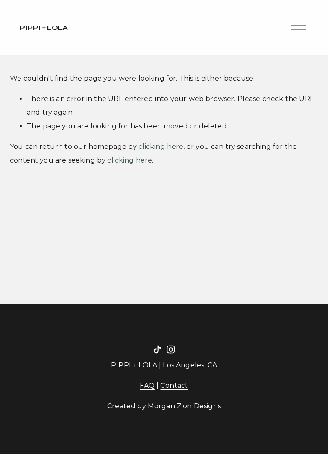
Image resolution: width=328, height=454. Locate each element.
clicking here (160, 147)
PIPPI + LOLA (43, 27)
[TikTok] (157, 349)
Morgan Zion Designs (184, 406)
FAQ (147, 385)
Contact (174, 385)
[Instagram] (171, 349)
